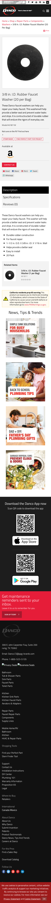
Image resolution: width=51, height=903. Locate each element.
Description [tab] (10, 190)
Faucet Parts (8, 682)
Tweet (33, 171)
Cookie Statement (33, 898)
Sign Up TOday (10, 614)
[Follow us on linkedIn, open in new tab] (22, 871)
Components (37, 21)
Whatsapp (8, 175)
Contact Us (9, 165)
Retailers (6, 799)
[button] (44, 11)
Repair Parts (23, 21)
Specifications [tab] (11, 197)
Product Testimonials (12, 834)
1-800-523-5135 (18, 659)
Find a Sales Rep (9, 852)
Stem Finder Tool (10, 756)
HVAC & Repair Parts (11, 738)
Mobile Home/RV (10, 728)
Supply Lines (8, 721)
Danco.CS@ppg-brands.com (21, 653)
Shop (12, 21)
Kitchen (5, 693)
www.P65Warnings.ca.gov (35, 304)
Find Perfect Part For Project (29, 139)
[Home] (17, 10)
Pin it (24, 171)
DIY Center (7, 774)
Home (5, 21)
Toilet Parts (7, 686)
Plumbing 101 (8, 777)
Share (15, 171)
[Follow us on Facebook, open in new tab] (3, 871)
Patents (5, 831)
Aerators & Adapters (11, 703)
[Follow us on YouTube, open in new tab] (13, 871)
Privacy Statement (12, 898)
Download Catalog (10, 859)
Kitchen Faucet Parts (11, 700)
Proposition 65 (9, 784)
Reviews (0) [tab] (10, 204)
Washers (6, 24)
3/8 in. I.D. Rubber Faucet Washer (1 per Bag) (33, 272)
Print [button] (47, 30)
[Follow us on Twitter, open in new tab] (8, 871)
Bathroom (6, 672)
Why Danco (7, 824)
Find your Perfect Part (12, 753)
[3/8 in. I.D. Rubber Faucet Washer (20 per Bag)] (25, 62)
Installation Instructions (13, 770)
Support (5, 763)
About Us (6, 821)
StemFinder (8, 139)
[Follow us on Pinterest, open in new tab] (17, 871)
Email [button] (6, 171)
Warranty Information (12, 781)
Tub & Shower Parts (11, 676)
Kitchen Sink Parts (10, 696)
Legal (4, 788)
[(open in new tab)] (26, 665)
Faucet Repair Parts (11, 714)
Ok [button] (44, 898)
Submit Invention (10, 827)
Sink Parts (6, 679)
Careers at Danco (10, 841)
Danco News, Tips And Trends (16, 838)
